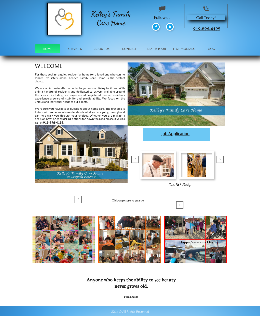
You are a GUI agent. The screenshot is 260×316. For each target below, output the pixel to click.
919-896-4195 (206, 28)
